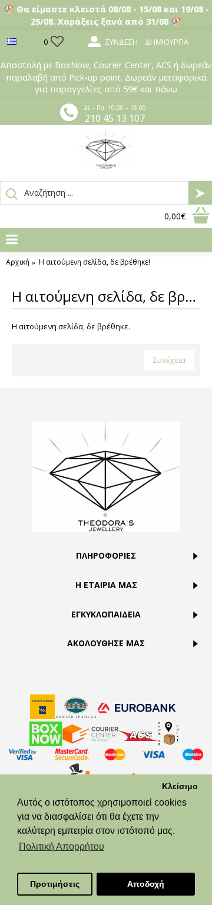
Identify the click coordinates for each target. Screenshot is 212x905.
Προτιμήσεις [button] (55, 884)
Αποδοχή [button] (145, 884)
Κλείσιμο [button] (180, 786)
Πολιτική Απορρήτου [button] (61, 846)
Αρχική (17, 262)
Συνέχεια (169, 360)
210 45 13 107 (115, 118)
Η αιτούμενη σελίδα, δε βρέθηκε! (94, 262)
